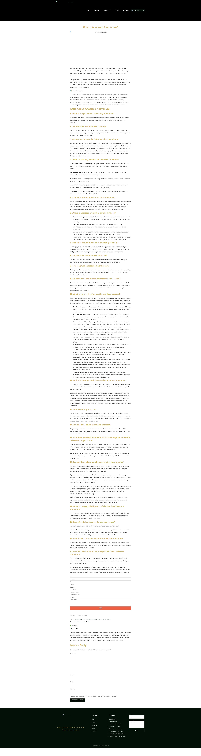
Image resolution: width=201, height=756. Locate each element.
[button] (73, 613)
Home (88, 10)
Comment (73, 654)
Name (71, 576)
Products (107, 10)
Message (72, 597)
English (136, 10)
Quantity (72, 587)
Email (71, 582)
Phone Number (74, 592)
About (96, 10)
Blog (117, 10)
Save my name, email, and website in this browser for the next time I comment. (94, 696)
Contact (126, 10)
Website (72, 689)
